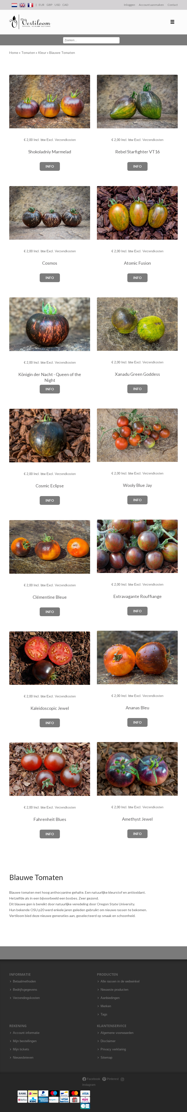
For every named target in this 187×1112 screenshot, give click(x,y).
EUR (41, 5)
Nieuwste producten (114, 990)
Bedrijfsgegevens (25, 990)
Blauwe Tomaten (62, 52)
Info (50, 166)
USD (57, 5)
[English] (22, 4)
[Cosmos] (17, 213)
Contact (173, 5)
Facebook (93, 1079)
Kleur (42, 52)
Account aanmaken (151, 5)
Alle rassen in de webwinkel (120, 981)
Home (14, 52)
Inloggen (129, 5)
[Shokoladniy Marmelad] (17, 102)
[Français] (30, 4)
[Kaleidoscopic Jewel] (17, 658)
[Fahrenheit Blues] (17, 769)
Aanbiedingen (110, 998)
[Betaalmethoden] (54, 1099)
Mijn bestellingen (25, 1041)
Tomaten (28, 52)
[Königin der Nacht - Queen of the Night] (17, 324)
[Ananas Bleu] (105, 658)
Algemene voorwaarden (117, 1033)
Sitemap (106, 1057)
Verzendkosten (65, 140)
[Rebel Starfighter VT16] (105, 102)
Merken (106, 1006)
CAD (65, 5)
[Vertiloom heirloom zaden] (30, 22)
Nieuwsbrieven (23, 1057)
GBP (49, 5)
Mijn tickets (21, 1049)
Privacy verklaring (113, 1049)
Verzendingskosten (26, 998)
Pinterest (112, 1079)
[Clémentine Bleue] (17, 547)
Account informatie (26, 1033)
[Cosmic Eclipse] (17, 436)
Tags (104, 1014)
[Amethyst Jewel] (105, 769)
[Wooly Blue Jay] (105, 435)
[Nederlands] (14, 4)
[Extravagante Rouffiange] (105, 546)
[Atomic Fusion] (105, 213)
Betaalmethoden (24, 981)
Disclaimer (108, 1041)
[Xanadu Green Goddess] (105, 324)
